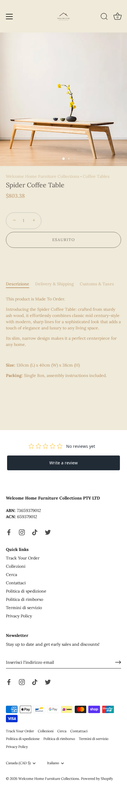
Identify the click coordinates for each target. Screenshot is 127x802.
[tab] (20, 284)
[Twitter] (48, 531)
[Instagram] (22, 531)
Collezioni (15, 566)
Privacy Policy (19, 616)
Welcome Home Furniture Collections (42, 176)
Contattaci (16, 582)
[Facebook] (9, 531)
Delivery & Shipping (54, 284)
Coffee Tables (96, 176)
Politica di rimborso (24, 599)
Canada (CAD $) (18, 763)
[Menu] (9, 16)
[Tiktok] (35, 531)
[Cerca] (104, 17)
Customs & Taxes (97, 284)
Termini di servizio (24, 607)
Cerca (11, 574)
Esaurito (63, 239)
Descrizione (17, 284)
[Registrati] (118, 662)
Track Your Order (23, 558)
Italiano (53, 763)
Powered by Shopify (97, 778)
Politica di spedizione (26, 591)
